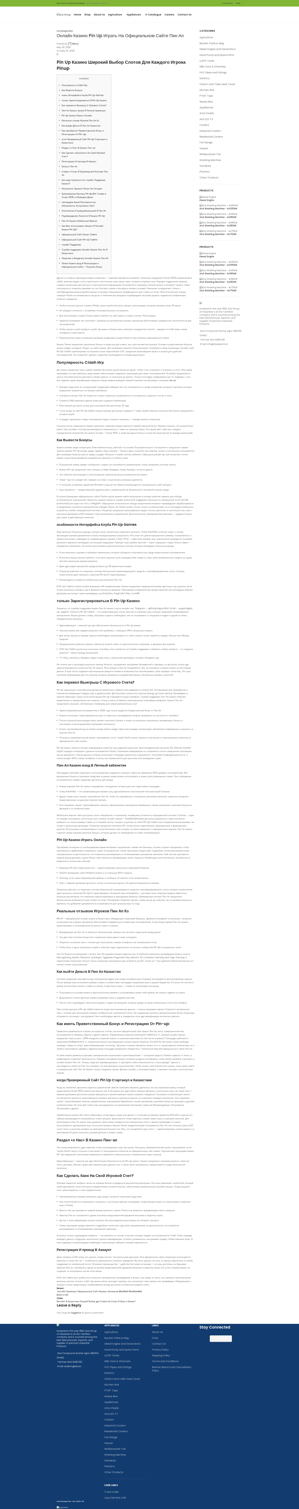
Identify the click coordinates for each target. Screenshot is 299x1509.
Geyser (203, 148)
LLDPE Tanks (206, 61)
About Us (157, 1332)
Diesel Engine (206, 200)
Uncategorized (65, 30)
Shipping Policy (161, 1355)
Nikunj (75, 43)
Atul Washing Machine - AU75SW (217, 234)
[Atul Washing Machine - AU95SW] (218, 214)
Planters (204, 171)
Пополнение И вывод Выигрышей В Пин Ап (84, 210)
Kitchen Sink (206, 90)
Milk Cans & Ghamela (212, 66)
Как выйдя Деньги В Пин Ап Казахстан (81, 125)
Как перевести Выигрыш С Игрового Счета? (84, 105)
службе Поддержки (71, 244)
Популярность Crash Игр (74, 85)
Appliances (206, 107)
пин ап (172, 380)
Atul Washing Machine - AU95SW (217, 217)
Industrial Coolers (210, 131)
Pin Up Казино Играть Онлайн (77, 115)
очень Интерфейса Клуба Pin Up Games (83, 95)
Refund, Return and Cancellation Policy (171, 1368)
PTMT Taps (206, 96)
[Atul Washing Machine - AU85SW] (218, 222)
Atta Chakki (206, 113)
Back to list (62, 1294)
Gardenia (205, 166)
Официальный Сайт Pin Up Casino (79, 239)
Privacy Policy (160, 1349)
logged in (76, 1312)
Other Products (208, 177)
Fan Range (205, 142)
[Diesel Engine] (207, 197)
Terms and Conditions (165, 1361)
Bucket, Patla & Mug (211, 43)
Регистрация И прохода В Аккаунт (79, 161)
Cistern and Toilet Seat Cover (217, 84)
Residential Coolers (211, 136)
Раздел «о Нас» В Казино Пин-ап (78, 147)
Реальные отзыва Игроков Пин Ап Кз (80, 120)
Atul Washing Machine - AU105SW (218, 208)
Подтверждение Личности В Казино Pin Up (83, 215)
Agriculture (206, 37)
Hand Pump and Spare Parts (216, 55)
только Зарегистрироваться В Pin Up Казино (84, 100)
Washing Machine (210, 160)
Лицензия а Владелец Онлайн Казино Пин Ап (85, 258)
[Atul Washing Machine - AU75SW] (218, 231)
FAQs (155, 1338)
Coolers (204, 125)
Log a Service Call (115, 1497)
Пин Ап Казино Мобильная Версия (79, 220)
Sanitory (204, 78)
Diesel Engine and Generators (217, 49)
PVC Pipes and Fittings (213, 72)
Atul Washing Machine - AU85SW (217, 225)
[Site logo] (64, 14)
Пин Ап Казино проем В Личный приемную (84, 110)
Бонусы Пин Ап (69, 166)
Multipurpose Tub (210, 154)
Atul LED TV (206, 119)
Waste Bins (206, 102)
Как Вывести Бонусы (72, 90)
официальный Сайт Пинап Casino (79, 234)
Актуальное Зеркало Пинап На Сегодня (82, 188)
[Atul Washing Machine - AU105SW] (218, 205)
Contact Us (159, 1344)
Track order (111, 1492)
